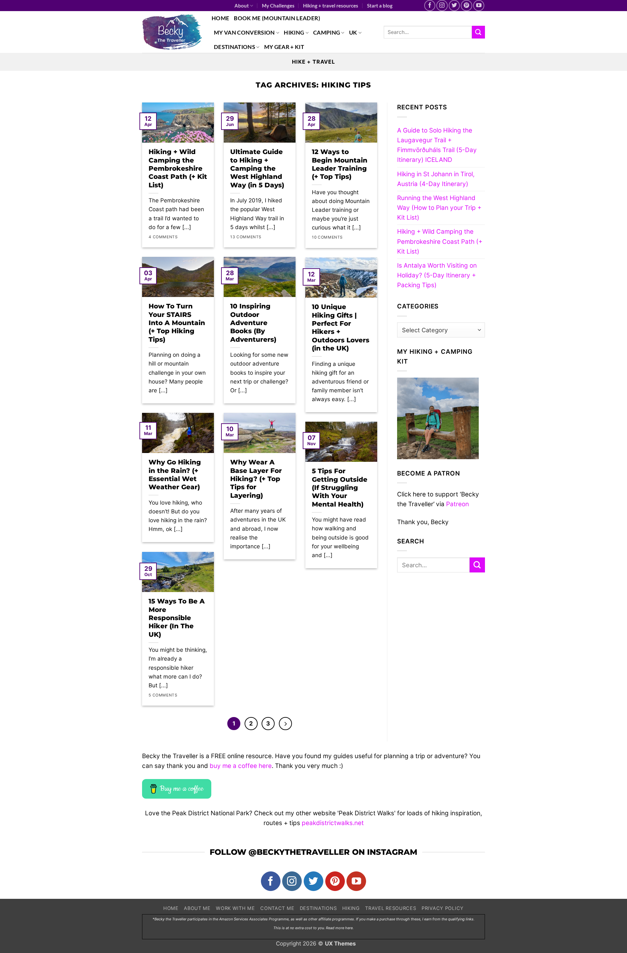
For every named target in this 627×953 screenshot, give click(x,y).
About (241, 5)
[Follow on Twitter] (454, 5)
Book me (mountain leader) (277, 18)
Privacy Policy (443, 908)
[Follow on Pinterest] (466, 5)
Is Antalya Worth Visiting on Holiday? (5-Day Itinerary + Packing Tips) (437, 275)
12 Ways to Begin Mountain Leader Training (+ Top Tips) (339, 164)
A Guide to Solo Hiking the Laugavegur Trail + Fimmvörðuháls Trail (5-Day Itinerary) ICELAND (437, 145)
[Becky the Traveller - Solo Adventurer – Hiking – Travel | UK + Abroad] (172, 32)
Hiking (294, 32)
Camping (326, 32)
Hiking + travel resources (330, 5)
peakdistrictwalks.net (333, 823)
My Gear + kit (284, 46)
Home (220, 18)
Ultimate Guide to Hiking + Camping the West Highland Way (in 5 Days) (257, 168)
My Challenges (278, 5)
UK (353, 32)
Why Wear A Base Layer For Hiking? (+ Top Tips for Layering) (256, 478)
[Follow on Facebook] (429, 5)
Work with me (235, 908)
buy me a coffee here (241, 766)
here (349, 928)
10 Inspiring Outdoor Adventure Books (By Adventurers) (253, 322)
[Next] (285, 723)
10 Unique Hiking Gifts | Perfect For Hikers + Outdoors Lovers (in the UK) (340, 327)
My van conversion (244, 32)
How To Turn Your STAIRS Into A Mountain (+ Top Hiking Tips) (177, 322)
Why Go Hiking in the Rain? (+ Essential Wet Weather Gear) (175, 474)
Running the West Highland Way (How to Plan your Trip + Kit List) (439, 207)
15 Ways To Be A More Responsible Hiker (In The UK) (177, 617)
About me (197, 908)
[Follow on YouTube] (478, 5)
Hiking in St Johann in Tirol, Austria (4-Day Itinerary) (435, 179)
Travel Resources (390, 908)
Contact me (277, 908)
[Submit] (478, 32)
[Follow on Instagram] (441, 5)
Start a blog (380, 5)
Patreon (457, 504)
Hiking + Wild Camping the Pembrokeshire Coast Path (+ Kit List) (178, 168)
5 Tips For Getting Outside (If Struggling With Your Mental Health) (339, 487)
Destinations (234, 46)
